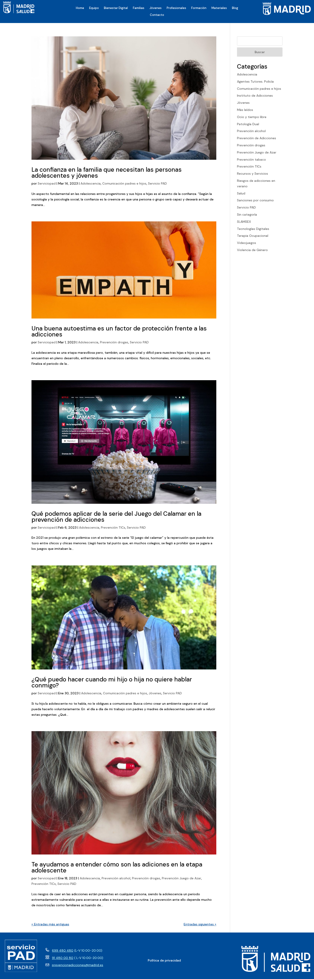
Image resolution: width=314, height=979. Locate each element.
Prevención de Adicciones (256, 138)
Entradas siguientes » (200, 924)
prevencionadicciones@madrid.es (77, 965)
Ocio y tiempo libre (251, 117)
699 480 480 (62, 950)
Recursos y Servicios (252, 173)
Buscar (260, 52)
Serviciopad (47, 183)
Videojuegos (246, 243)
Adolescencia (90, 183)
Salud (241, 193)
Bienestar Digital (116, 8)
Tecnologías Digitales (253, 229)
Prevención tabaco (251, 159)
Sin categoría (247, 214)
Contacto (157, 15)
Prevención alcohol (116, 878)
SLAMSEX (244, 222)
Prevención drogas (114, 342)
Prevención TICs (113, 527)
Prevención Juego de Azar (181, 878)
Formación (198, 8)
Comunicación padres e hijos (124, 183)
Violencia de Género (252, 250)
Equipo (94, 8)
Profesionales (176, 8)
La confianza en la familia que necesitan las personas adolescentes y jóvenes (106, 173)
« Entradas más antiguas (50, 924)
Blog (235, 8)
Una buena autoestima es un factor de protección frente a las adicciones (119, 331)
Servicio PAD (157, 183)
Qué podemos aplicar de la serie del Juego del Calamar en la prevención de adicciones (116, 517)
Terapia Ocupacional (252, 236)
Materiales (219, 8)
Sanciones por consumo (255, 200)
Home (80, 8)
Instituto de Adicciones (255, 95)
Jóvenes (155, 8)
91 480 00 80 (62, 958)
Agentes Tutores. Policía (255, 81)
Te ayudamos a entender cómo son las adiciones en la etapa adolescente (116, 867)
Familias (138, 8)
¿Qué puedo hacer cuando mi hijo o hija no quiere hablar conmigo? (111, 682)
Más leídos (245, 110)
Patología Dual (248, 124)
